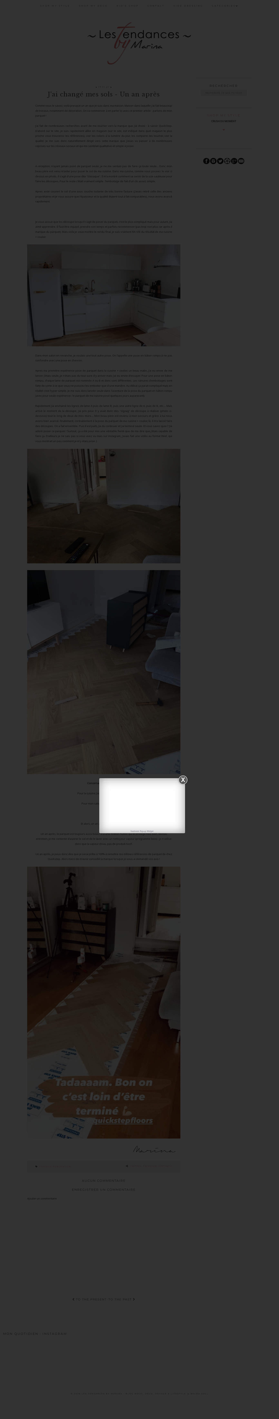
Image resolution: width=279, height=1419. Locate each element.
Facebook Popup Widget (142, 831)
